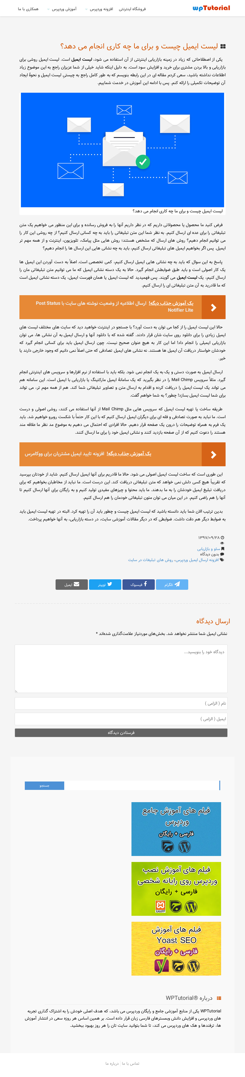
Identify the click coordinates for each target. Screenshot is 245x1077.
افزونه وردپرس (101, 9)
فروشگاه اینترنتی (132, 9)
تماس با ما (131, 1063)
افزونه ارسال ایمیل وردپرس (197, 560)
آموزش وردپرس (64, 9)
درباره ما (112, 1063)
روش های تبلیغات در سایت (150, 560)
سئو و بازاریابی (208, 549)
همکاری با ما (28, 9)
